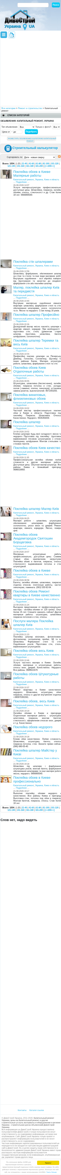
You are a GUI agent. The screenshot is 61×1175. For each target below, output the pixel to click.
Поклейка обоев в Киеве (31, 570)
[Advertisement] (30, 72)
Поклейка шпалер (26, 422)
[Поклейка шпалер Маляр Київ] (6, 508)
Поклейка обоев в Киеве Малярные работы (31, 173)
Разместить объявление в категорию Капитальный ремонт (32, 140)
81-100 (46, 163)
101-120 (54, 163)
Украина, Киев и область (47, 179)
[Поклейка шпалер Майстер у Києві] (6, 749)
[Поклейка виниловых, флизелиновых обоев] (6, 394)
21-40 (24, 163)
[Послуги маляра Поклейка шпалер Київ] (6, 620)
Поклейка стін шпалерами (33, 261)
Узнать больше (51, 1172)
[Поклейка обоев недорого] (6, 726)
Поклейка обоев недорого (32, 727)
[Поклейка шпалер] (6, 421)
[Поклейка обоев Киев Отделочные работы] (6, 366)
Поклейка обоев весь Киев (33, 650)
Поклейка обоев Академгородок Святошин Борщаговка (33, 538)
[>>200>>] (49, 166)
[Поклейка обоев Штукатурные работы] (6, 673)
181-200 (39, 166)
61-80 (38, 163)
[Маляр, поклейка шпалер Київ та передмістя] (6, 286)
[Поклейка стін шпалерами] (6, 260)
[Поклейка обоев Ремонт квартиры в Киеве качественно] (6, 590)
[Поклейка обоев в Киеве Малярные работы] (6, 171)
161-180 (30, 166)
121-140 (11, 166)
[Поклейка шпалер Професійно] (6, 313)
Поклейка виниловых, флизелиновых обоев (29, 396)
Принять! (48, 1162)
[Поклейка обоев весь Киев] (6, 649)
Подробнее (21, 182)
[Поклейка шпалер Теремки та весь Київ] (6, 339)
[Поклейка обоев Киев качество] (6, 447)
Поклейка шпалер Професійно (36, 314)
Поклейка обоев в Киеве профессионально (31, 779)
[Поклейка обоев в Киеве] (6, 569)
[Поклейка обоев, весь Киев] (6, 700)
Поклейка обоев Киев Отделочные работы (29, 369)
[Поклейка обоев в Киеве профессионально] (6, 776)
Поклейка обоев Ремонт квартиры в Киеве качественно (36, 593)
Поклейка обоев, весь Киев (34, 701)
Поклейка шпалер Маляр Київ (36, 509)
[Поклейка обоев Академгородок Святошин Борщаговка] (6, 533)
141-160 (20, 166)
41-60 (31, 163)
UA (32, 26)
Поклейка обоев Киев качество (36, 448)
